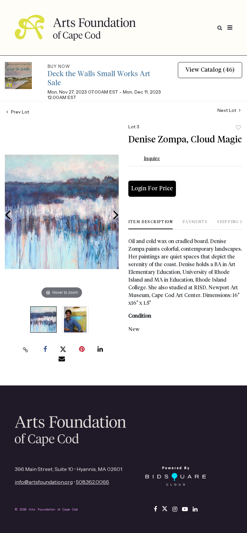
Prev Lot (19, 112)
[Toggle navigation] (229, 28)
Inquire (152, 158)
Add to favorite (238, 127)
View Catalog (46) (210, 70)
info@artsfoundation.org (44, 482)
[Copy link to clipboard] (26, 349)
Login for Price (152, 189)
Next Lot (227, 110)
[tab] (150, 224)
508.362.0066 (92, 482)
